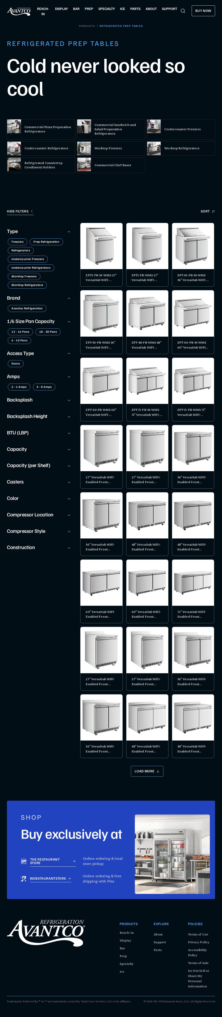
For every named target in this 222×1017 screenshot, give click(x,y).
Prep (123, 956)
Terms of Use (198, 934)
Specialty (127, 964)
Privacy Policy (198, 942)
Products (87, 26)
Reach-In (127, 933)
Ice (122, 972)
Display (125, 940)
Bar (122, 948)
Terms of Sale (198, 963)
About (158, 934)
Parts (158, 950)
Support (160, 942)
